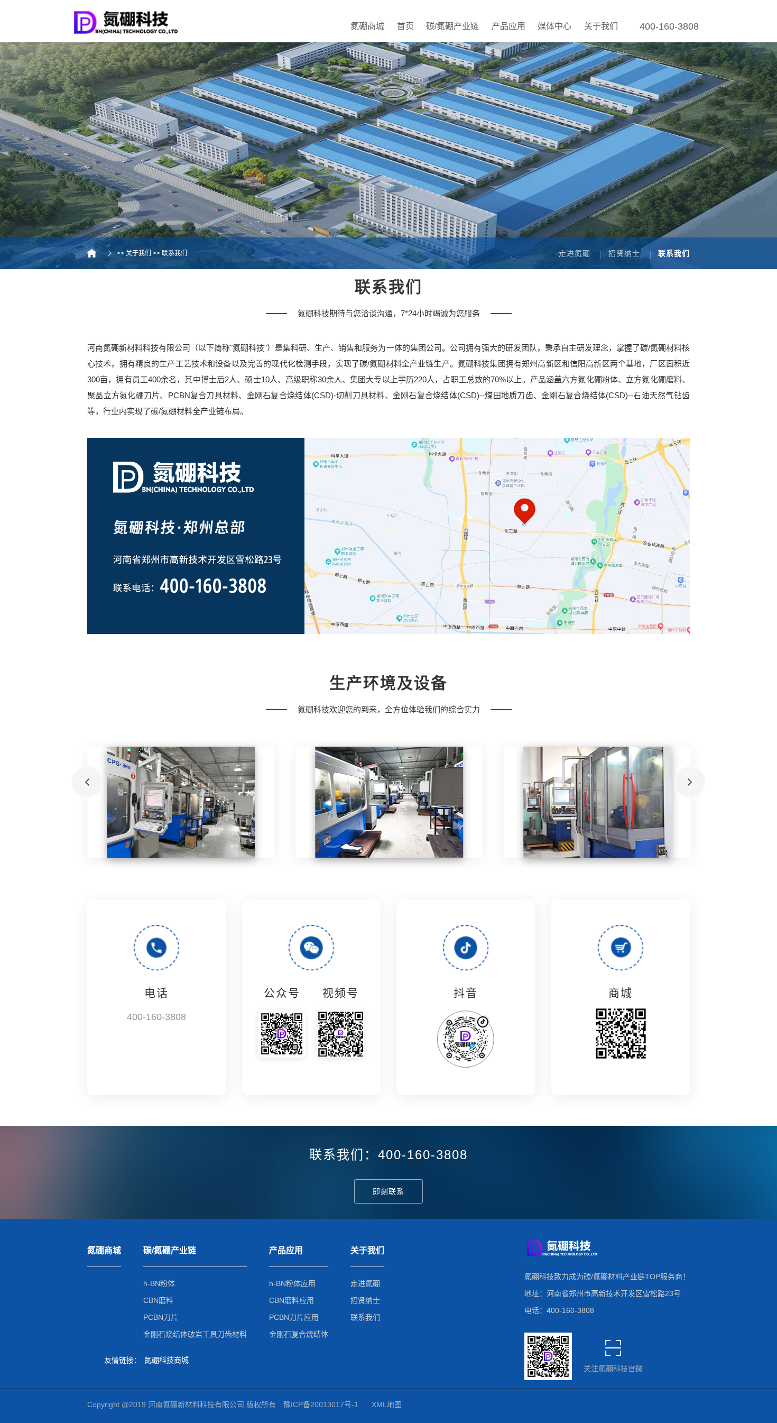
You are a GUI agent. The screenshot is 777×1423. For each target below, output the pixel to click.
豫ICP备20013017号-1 (320, 1404)
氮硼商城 (367, 26)
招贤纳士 (624, 253)
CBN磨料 (158, 1300)
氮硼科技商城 (166, 1360)
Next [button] (690, 782)
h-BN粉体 (159, 1283)
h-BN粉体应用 (292, 1283)
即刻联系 (388, 1191)
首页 (405, 26)
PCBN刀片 (160, 1317)
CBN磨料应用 (291, 1300)
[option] (181, 802)
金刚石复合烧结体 (298, 1334)
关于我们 (601, 26)
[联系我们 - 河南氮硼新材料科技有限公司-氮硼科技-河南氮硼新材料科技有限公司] (124, 20)
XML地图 (387, 1404)
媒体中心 (554, 26)
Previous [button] (87, 782)
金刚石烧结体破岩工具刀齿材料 (195, 1334)
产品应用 (508, 26)
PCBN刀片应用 (294, 1317)
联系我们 (174, 253)
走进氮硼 (574, 253)
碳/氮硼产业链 (452, 26)
